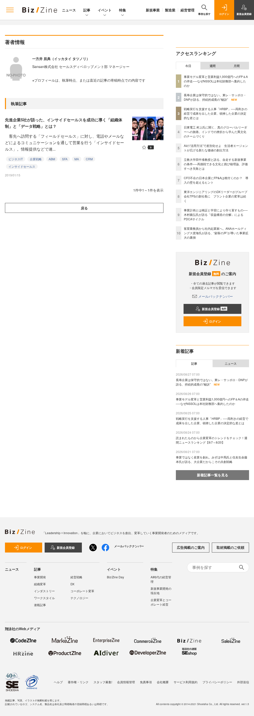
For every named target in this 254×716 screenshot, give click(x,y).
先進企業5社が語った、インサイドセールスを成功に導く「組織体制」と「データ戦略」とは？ (63, 123)
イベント (105, 9)
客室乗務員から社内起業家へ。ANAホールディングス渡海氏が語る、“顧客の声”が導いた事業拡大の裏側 (216, 232)
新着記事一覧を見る (212, 474)
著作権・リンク (78, 682)
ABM (52, 159)
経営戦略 (76, 577)
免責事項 (146, 682)
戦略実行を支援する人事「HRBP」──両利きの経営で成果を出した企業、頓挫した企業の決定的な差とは (215, 113)
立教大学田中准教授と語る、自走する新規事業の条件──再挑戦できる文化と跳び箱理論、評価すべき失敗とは (216, 163)
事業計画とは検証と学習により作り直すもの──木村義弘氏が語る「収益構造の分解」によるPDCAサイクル (216, 214)
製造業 (170, 9)
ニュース (69, 9)
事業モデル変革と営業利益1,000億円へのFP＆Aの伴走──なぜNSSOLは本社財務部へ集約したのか (216, 81)
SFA (64, 159)
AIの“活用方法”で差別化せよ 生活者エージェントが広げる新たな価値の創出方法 (216, 147)
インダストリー (44, 591)
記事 (86, 9)
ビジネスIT (15, 159)
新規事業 (153, 9)
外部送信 (243, 682)
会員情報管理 (126, 682)
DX (72, 584)
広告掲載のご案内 (191, 547)
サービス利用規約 (185, 682)
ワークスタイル (44, 598)
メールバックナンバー (215, 296)
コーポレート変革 (82, 591)
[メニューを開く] (10, 10)
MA (76, 159)
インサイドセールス (21, 166)
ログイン (215, 321)
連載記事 (40, 605)
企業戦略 (36, 159)
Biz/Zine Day (115, 577)
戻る (84, 207)
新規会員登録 (214, 309)
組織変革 (40, 584)
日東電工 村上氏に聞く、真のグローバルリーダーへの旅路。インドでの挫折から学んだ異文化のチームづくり (215, 131)
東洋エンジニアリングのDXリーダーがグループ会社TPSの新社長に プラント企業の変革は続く (215, 196)
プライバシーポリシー (217, 682)
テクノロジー (79, 598)
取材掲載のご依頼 (230, 547)
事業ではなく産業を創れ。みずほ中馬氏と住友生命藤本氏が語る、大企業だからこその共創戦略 (211, 459)
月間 (237, 66)
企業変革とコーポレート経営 (161, 602)
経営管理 (187, 9)
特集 (122, 9)
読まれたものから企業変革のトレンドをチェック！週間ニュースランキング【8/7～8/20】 (211, 440)
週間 (213, 66)
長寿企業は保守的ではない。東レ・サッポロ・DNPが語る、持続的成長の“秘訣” (215, 97)
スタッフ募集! (103, 682)
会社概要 (163, 682)
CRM (89, 159)
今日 (188, 66)
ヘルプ (58, 682)
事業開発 (40, 577)
